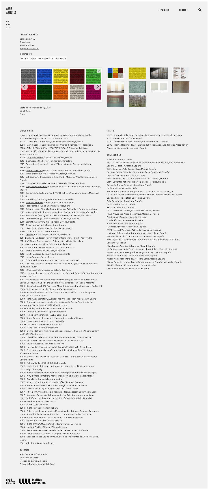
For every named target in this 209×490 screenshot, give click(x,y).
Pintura (24, 58)
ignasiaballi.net (27, 45)
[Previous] (24, 87)
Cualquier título (33, 183)
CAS (8, 24)
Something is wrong (35, 222)
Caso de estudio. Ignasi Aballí (40, 193)
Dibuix (33, 58)
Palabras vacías (35, 157)
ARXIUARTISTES (11, 10)
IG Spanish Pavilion (29, 48)
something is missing (36, 199)
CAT (8, 21)
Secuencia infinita (34, 202)
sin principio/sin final (36, 186)
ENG (8, 27)
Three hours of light (35, 225)
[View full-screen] (99, 71)
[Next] (97, 87)
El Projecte (163, 10)
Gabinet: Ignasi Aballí (36, 209)
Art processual (45, 58)
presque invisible (34, 170)
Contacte (184, 10)
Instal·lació (60, 58)
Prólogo (30, 234)
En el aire (29, 238)
